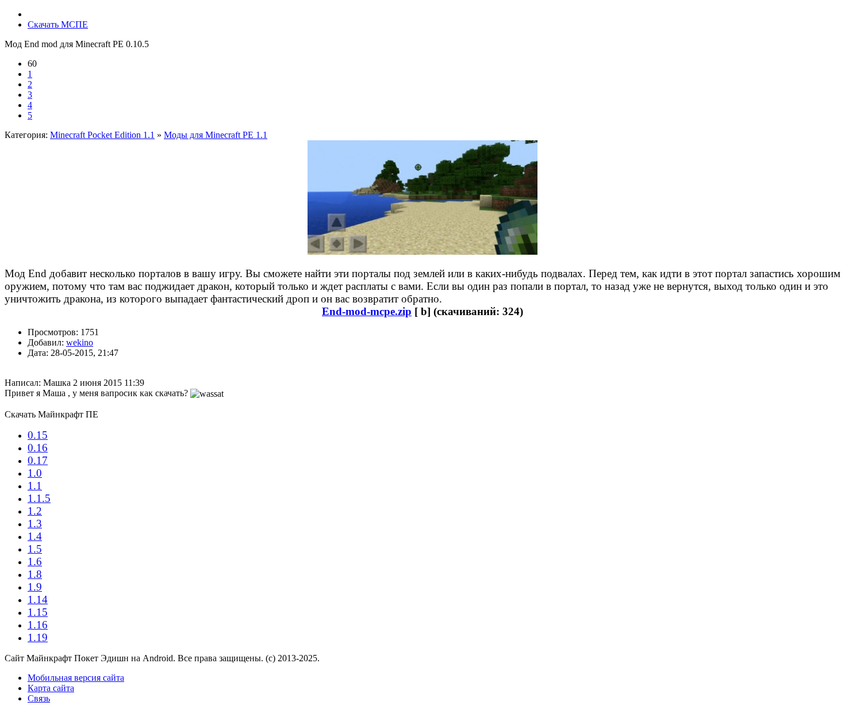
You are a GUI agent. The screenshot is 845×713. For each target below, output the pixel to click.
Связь (39, 698)
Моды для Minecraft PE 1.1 (215, 135)
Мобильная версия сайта (76, 678)
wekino (79, 342)
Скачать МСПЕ (58, 24)
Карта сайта (51, 688)
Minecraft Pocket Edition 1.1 (102, 135)
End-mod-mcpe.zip (367, 311)
